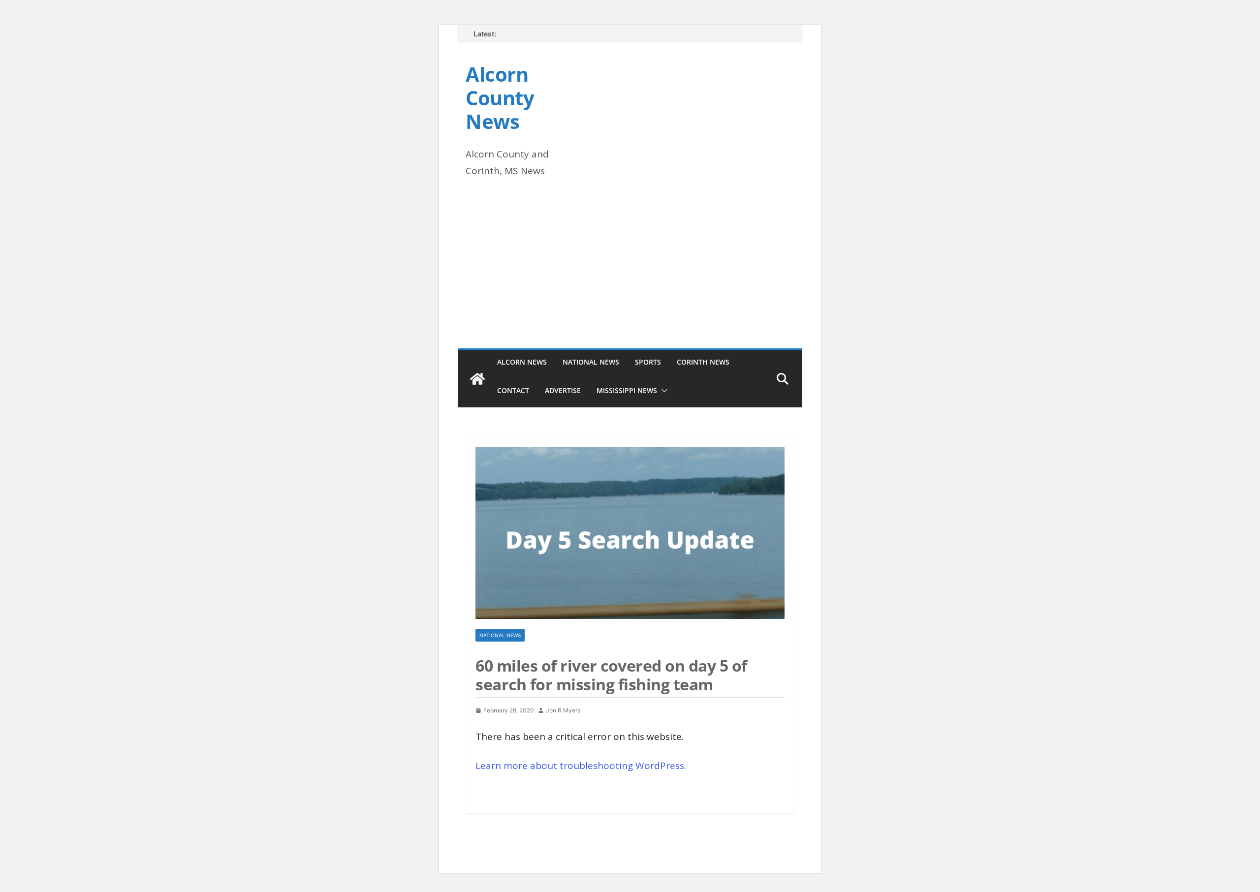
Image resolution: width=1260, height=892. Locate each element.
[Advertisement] (630, 274)
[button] (662, 391)
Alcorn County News (500, 98)
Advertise (563, 390)
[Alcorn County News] (477, 379)
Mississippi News (627, 390)
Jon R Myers (563, 710)
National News (591, 362)
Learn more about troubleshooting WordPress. (580, 765)
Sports (648, 362)
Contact (513, 390)
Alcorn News (522, 362)
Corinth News (703, 362)
